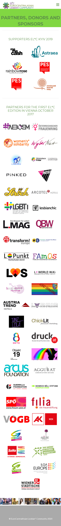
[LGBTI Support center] (16, 208)
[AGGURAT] (45, 370)
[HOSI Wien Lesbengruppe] (45, 175)
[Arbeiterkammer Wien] (45, 419)
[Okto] (16, 338)
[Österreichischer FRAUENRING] (45, 127)
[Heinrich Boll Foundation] (45, 386)
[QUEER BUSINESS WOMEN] (45, 224)
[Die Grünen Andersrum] (16, 435)
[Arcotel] (45, 192)
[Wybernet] (45, 143)
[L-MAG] (16, 224)
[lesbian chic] (45, 208)
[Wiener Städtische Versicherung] (30, 484)
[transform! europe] (16, 240)
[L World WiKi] (45, 273)
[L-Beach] (16, 159)
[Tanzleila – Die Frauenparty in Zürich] (16, 321)
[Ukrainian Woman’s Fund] (45, 84)
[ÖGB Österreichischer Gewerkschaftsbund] (16, 419)
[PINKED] (16, 175)
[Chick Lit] (45, 321)
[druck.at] (45, 338)
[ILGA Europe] (45, 468)
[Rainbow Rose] (16, 68)
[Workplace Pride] (45, 159)
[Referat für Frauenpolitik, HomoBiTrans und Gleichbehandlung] (16, 289)
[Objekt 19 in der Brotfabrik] (16, 354)
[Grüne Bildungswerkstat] (45, 451)
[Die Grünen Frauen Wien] (16, 468)
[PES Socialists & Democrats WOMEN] (16, 84)
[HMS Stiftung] (45, 435)
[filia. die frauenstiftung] (45, 403)
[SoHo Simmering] (45, 289)
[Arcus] (16, 370)
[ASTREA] (45, 52)
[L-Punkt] (16, 256)
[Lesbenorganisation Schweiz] (16, 273)
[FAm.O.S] (45, 256)
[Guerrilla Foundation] (16, 386)
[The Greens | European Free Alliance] (45, 240)
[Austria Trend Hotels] (16, 305)
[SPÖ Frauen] (16, 403)
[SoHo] (16, 451)
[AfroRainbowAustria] (45, 354)
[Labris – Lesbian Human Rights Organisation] (45, 305)
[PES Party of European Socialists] (45, 68)
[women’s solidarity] (16, 143)
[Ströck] (16, 192)
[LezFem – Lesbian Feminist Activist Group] (16, 127)
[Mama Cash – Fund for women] (16, 52)
